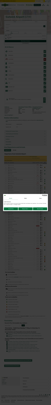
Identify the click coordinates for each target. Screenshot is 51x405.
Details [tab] (25, 198)
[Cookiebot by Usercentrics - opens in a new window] (42, 195)
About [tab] (40, 198)
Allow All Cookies (40, 208)
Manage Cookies (25, 208)
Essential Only (10, 208)
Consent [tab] (10, 198)
